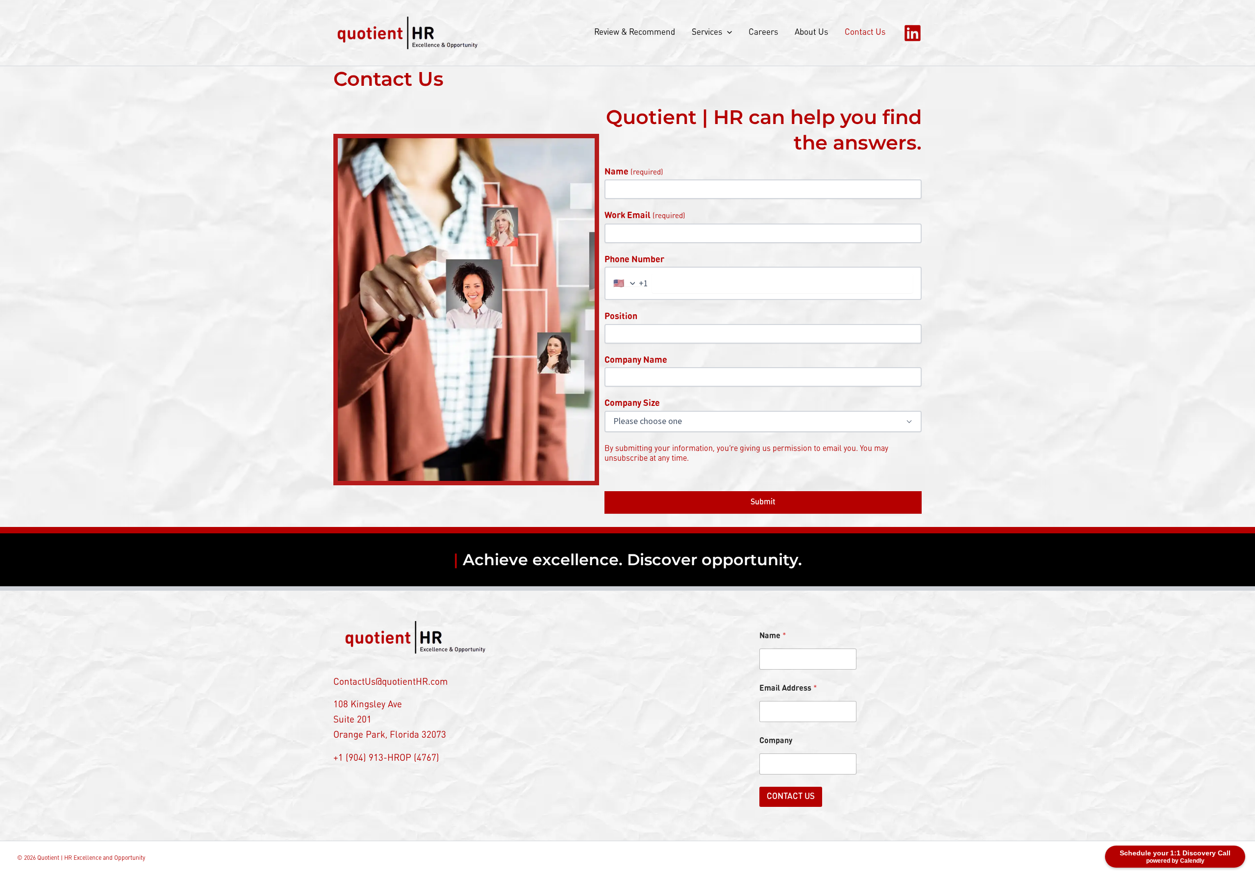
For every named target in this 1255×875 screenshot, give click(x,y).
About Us (811, 32)
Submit (763, 502)
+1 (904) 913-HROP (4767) (386, 758)
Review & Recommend (634, 32)
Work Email (644, 215)
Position (620, 316)
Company (775, 741)
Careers (763, 32)
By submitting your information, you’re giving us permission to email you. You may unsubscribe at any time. (746, 454)
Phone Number (634, 259)
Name (633, 172)
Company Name (635, 360)
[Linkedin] (913, 33)
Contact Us (865, 32)
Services (707, 32)
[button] (727, 32)
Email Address (788, 689)
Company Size (632, 403)
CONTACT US (791, 797)
